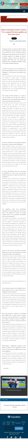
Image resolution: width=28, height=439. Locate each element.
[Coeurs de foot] (9, 3)
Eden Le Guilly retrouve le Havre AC (13, 390)
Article (3, 17)
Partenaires (18, 423)
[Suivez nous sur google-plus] (17, 437)
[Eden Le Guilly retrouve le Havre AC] (13, 382)
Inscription (23, 7)
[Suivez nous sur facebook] (8, 437)
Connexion (23, 4)
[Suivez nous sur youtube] (20, 437)
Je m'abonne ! (19, 428)
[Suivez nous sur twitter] (12, 437)
